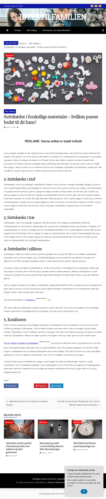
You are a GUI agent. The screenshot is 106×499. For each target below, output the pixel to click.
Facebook (12, 385)
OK (84, 491)
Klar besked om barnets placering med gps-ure (85, 444)
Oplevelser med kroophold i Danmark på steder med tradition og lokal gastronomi (18, 448)
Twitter (27, 385)
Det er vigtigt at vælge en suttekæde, (21, 343)
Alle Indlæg (31, 30)
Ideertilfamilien (53, 17)
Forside (91, 6)
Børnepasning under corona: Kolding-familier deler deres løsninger (52, 446)
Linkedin (57, 385)
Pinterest (42, 385)
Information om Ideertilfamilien (95, 6)
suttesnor (30, 299)
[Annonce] (19, 438)
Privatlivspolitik (100, 6)
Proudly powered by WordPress (31, 482)
